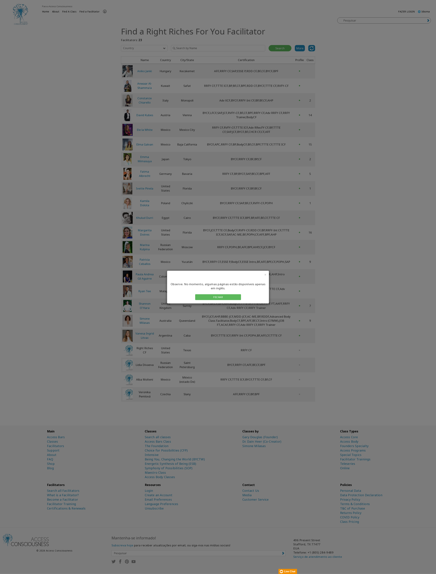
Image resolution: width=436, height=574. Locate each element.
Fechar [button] (218, 297)
